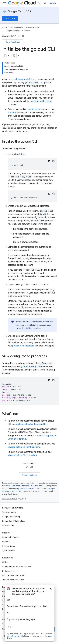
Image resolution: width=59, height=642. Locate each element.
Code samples (8, 571)
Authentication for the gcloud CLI (31, 424)
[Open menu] (4, 3)
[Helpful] (19, 36)
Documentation (17, 27)
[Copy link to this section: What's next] (22, 414)
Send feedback (13, 42)
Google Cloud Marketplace (13, 521)
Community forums (10, 537)
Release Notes (8, 546)
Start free (10, 18)
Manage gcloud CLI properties (22, 455)
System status (8, 550)
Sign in (53, 3)
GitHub (5, 562)
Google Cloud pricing (11, 517)
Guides (27, 31)
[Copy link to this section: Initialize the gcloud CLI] (39, 141)
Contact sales (8, 525)
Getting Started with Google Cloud (16, 567)
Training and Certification (13, 580)
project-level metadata (23, 345)
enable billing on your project (39, 325)
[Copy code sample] (53, 161)
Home (4, 27)
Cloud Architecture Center (13, 575)
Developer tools (32, 27)
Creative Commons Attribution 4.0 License (21, 486)
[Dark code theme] (49, 161)
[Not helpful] (23, 36)
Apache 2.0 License (25, 488)
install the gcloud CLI (22, 79)
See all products (9, 512)
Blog (4, 592)
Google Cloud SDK (19, 11)
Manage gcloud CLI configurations (24, 447)
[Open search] (39, 3)
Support (5, 542)
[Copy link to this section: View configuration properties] (50, 356)
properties (13, 112)
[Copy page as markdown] (14, 55)
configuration (34, 109)
